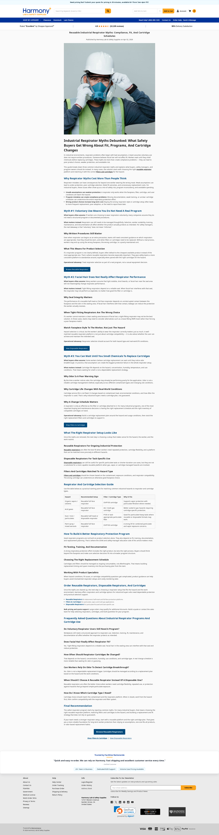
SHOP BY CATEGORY (31, 20)
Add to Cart (168, 11)
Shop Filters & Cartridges (75, 425)
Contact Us (166, 20)
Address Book (86, 788)
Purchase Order (58, 788)
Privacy (25, 801)
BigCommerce (36, 828)
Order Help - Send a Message (184, 20)
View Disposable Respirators (77, 348)
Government (28, 792)
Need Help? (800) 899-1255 (149, 20)
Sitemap (26, 808)
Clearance (47, 20)
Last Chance (68, 20)
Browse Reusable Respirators (77, 269)
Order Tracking (58, 785)
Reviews (26, 804)
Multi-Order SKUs (29, 798)
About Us (26, 782)
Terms (32, 801)
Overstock (57, 20)
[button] (124, 812)
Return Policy (57, 795)
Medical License (29, 795)
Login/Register (87, 782)
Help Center (56, 782)
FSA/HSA (26, 788)
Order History (86, 785)
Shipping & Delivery (59, 792)
